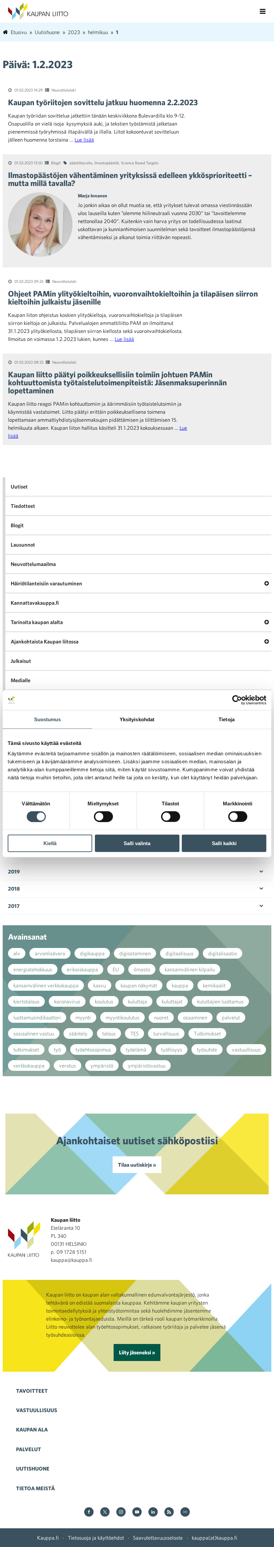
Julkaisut (21, 661)
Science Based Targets (139, 162)
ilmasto (142, 969)
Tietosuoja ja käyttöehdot (96, 1538)
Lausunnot (23, 545)
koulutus (104, 1001)
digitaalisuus (179, 953)
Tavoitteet (32, 1391)
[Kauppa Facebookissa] (89, 1512)
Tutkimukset (207, 1033)
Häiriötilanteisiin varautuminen (46, 583)
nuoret (161, 1017)
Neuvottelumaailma (33, 564)
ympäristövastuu (146, 1065)
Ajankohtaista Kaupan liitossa (45, 641)
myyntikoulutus (122, 1017)
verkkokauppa (28, 1065)
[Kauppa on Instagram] (121, 1512)
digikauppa (92, 953)
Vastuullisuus (36, 1410)
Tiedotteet (23, 506)
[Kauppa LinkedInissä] (153, 1512)
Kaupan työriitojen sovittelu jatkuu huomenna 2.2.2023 (103, 102)
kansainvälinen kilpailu (190, 969)
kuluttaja (137, 1001)
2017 (14, 906)
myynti (83, 1017)
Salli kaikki (224, 843)
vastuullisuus (246, 1049)
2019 (14, 871)
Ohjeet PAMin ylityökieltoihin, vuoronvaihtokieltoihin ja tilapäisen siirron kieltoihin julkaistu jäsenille (133, 297)
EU (116, 969)
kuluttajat (172, 1001)
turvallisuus (166, 1033)
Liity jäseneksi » (137, 1352)
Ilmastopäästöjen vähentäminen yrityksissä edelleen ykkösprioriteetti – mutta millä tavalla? (130, 179)
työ (57, 1049)
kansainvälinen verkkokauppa (46, 985)
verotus (67, 1065)
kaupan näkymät (139, 985)
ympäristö (102, 1065)
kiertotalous (26, 1001)
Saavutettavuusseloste (158, 1538)
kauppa (180, 985)
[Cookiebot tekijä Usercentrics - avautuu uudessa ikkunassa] (237, 700)
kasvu (99, 985)
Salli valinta (137, 843)
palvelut (231, 1017)
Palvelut (28, 1449)
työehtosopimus (93, 1049)
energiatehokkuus (32, 969)
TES (134, 1033)
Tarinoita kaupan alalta (37, 622)
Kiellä (49, 843)
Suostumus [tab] (47, 719)
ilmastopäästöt (106, 162)
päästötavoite (81, 162)
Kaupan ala (32, 1429)
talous (109, 1033)
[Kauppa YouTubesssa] (137, 1512)
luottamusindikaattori (37, 1017)
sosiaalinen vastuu (33, 1033)
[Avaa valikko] (262, 11)
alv (16, 953)
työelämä (136, 1049)
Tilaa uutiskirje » (137, 1165)
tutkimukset (26, 1049)
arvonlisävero (50, 953)
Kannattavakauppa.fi (35, 603)
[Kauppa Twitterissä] (105, 1512)
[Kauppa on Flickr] (185, 1512)
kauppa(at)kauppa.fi (214, 1538)
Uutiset (19, 487)
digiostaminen (135, 953)
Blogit (56, 162)
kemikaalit (214, 985)
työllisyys (171, 1049)
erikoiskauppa (82, 969)
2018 (14, 889)
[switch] (103, 816)
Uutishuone (32, 1469)
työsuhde (207, 1049)
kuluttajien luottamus (220, 1001)
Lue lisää (84, 140)
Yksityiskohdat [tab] (137, 719)
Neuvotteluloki (63, 89)
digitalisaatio (222, 953)
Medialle (20, 680)
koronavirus (67, 1001)
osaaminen (195, 1017)
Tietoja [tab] (227, 719)
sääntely (78, 1033)
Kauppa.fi (48, 1538)
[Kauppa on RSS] (169, 1512)
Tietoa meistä (35, 1488)
